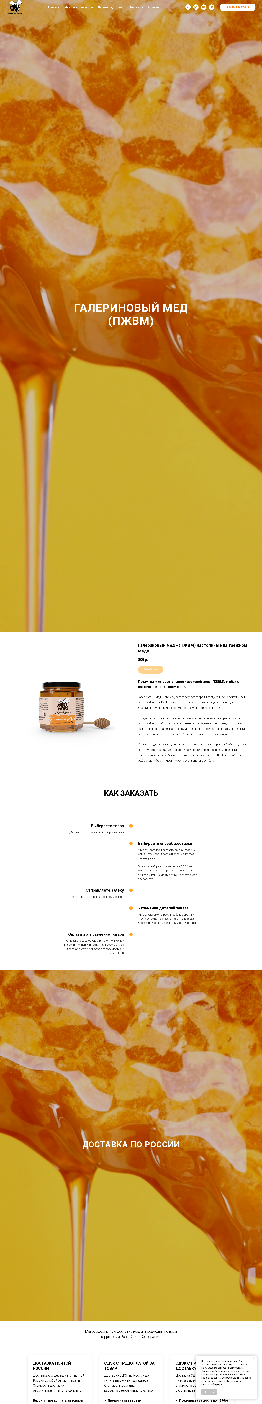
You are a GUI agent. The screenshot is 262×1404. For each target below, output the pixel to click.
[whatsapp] (196, 7)
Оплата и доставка (111, 7)
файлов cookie (237, 1364)
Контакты (136, 7)
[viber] (203, 7)
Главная (53, 7)
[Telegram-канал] (211, 7)
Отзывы (154, 7)
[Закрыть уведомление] (254, 1359)
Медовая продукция (79, 7)
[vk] (188, 7)
